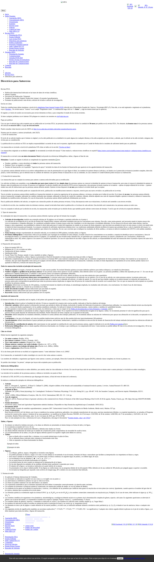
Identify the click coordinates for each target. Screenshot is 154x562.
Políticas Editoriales (15, 43)
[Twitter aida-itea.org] (136, 7)
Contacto (8, 65)
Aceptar (120, 558)
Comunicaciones (14, 56)
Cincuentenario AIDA (16, 20)
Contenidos (9, 542)
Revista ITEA (9, 33)
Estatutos (12, 24)
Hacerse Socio (10, 526)
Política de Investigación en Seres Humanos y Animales (89, 309)
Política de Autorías (116, 324)
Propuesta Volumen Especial (18, 44)
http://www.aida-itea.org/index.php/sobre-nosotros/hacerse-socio (55, 129)
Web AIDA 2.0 (14, 31)
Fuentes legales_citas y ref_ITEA (79, 418)
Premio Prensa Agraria (16, 48)
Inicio (7, 14)
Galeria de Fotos (10, 529)
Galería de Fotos (14, 29)
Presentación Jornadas (16, 54)
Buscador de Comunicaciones (19, 61)
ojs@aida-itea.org (62, 116)
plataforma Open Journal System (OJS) (50, 107)
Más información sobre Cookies (134, 558)
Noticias (12, 27)
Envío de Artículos (11, 544)
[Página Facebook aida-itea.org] (130, 8)
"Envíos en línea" (64, 147)
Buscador (8, 67)
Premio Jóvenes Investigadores (19, 60)
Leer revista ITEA (15, 39)
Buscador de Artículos (16, 50)
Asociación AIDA (15, 18)
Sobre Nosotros (10, 16)
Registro (9, 109)
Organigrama (13, 22)
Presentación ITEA (15, 35)
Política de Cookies (31, 529)
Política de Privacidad (32, 527)
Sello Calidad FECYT (16, 46)
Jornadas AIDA (10, 52)
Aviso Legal (29, 526)
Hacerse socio (13, 26)
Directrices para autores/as (18, 41)
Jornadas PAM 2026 (16, 58)
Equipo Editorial (14, 37)
